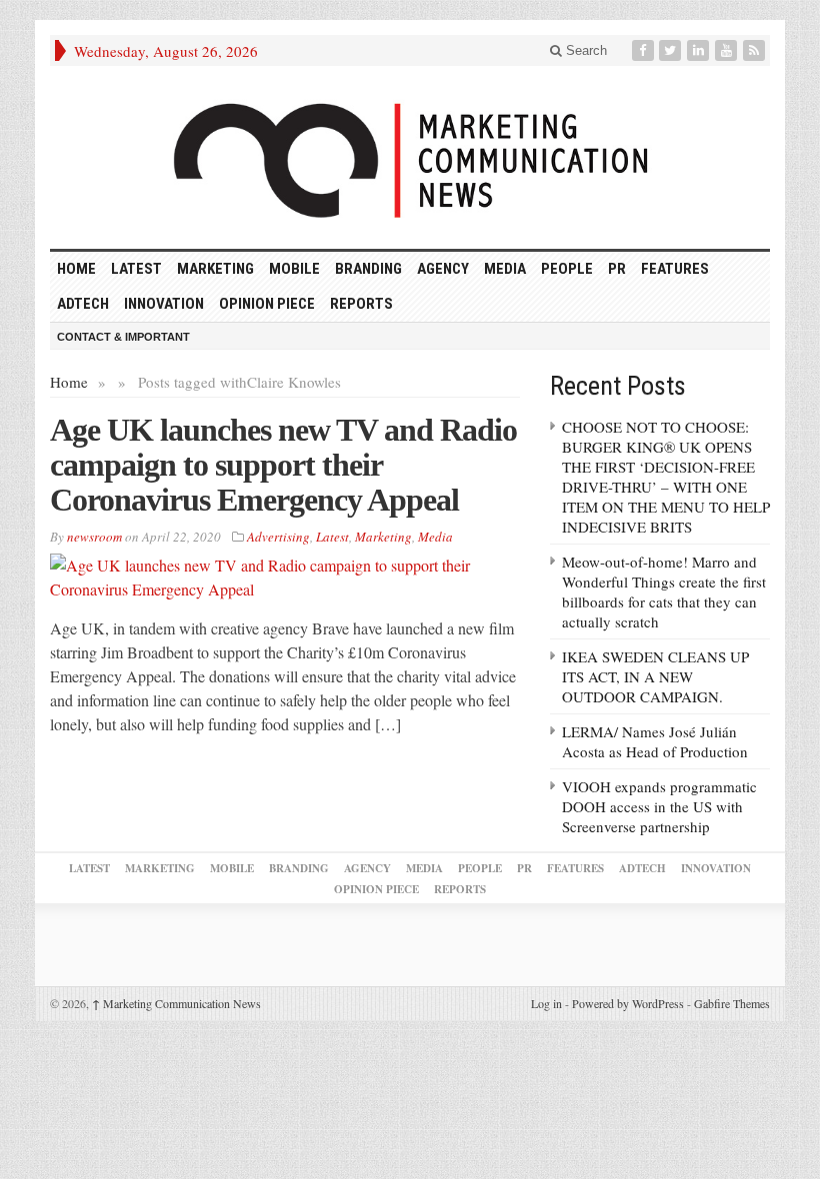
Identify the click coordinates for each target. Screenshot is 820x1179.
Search (584, 50)
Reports (361, 304)
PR (617, 269)
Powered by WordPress (628, 1003)
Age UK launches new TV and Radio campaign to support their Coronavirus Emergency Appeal (283, 465)
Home (69, 382)
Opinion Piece (267, 304)
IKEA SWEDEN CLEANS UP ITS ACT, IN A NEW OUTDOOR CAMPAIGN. (655, 676)
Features (675, 269)
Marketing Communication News (176, 1003)
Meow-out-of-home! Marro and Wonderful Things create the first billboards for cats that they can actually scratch (664, 591)
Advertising (278, 537)
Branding (368, 269)
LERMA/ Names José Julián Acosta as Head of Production (655, 741)
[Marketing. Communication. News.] (410, 157)
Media (505, 269)
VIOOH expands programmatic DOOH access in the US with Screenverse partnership (659, 806)
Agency (443, 269)
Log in (546, 1003)
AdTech (83, 304)
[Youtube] (728, 50)
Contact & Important (123, 337)
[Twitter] (672, 50)
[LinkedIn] (700, 50)
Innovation (164, 304)
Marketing (215, 269)
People (567, 269)
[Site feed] (756, 50)
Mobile (294, 269)
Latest (136, 269)
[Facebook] (645, 50)
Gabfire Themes (732, 1003)
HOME (76, 269)
